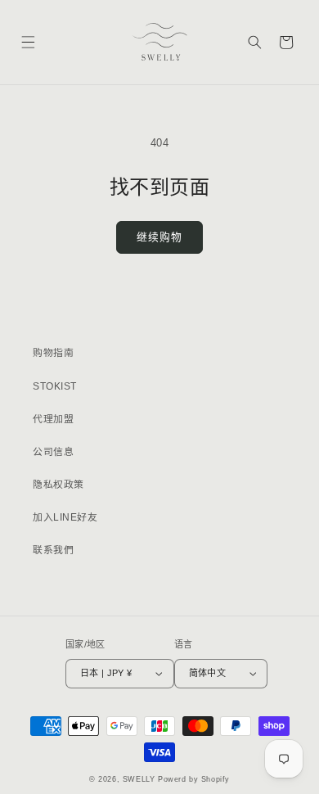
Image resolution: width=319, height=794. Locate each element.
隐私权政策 (58, 484)
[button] (27, 42)
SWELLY (139, 779)
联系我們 (53, 550)
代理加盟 (53, 419)
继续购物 (159, 237)
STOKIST (55, 386)
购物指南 (53, 353)
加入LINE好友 (65, 517)
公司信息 (53, 452)
